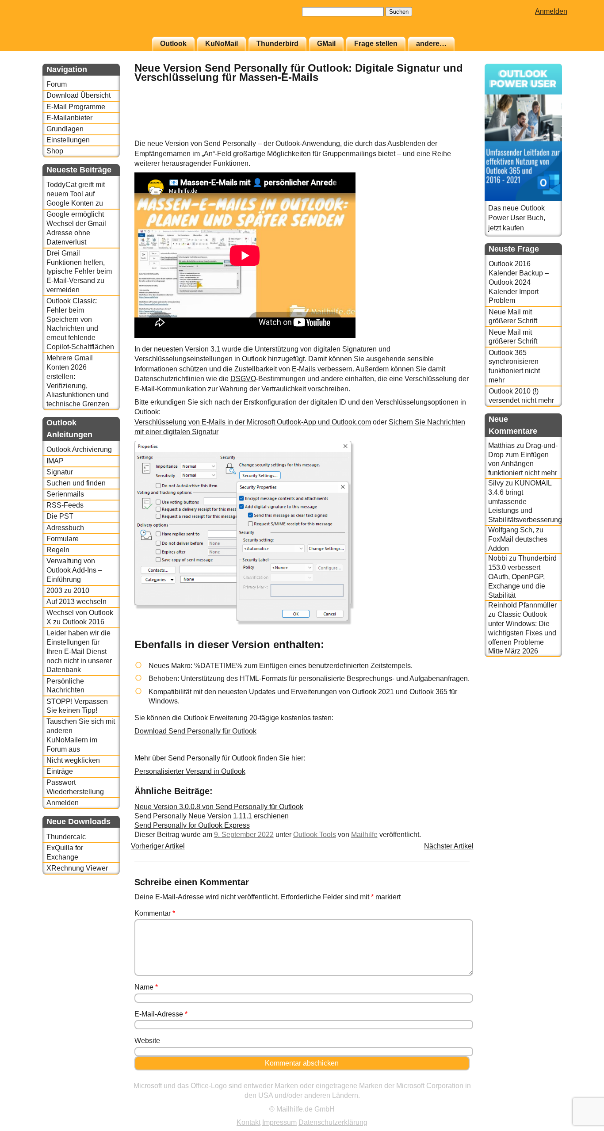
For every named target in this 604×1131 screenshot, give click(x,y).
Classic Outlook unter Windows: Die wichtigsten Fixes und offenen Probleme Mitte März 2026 (522, 633)
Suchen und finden (76, 483)
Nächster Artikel (449, 846)
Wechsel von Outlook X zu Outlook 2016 (79, 617)
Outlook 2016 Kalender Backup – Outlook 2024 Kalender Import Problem (519, 282)
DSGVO (243, 378)
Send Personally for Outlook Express (192, 825)
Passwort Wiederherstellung (75, 787)
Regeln (57, 550)
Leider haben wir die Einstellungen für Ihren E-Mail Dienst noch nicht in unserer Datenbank (79, 651)
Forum (56, 84)
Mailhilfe (364, 834)
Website (147, 1040)
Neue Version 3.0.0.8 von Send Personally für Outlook (218, 806)
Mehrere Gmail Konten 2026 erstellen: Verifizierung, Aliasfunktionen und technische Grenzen (77, 381)
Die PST (59, 516)
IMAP (55, 461)
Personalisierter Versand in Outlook (189, 771)
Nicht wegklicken (73, 760)
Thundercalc (66, 837)
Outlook (173, 43)
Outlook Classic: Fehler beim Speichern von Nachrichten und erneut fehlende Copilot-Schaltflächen (80, 324)
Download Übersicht (78, 95)
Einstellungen (68, 140)
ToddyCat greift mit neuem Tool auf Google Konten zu (75, 194)
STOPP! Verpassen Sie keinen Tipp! (77, 706)
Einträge (59, 771)
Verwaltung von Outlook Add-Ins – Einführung (74, 570)
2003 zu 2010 (67, 590)
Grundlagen (65, 129)
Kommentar (154, 913)
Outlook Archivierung (79, 449)
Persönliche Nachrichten (65, 685)
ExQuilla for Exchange (64, 852)
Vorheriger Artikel (158, 846)
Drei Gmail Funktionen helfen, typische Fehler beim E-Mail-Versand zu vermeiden (79, 271)
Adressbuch (65, 527)
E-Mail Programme (75, 107)
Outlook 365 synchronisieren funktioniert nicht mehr (514, 366)
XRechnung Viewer (77, 868)
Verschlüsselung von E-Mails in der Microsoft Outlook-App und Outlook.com (252, 422)
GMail (326, 43)
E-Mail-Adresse (160, 1014)
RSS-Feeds (65, 505)
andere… (431, 43)
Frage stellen (376, 43)
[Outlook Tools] (447, 134)
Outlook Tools (314, 834)
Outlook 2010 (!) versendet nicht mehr (521, 395)
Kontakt (248, 1122)
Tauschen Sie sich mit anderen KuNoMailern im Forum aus (80, 735)
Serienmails (65, 494)
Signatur (59, 472)
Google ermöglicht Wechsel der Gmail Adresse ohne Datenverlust (76, 227)
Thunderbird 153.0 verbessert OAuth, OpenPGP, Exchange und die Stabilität (522, 576)
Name (146, 987)
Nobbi (497, 558)
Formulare (62, 539)
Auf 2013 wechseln (76, 601)
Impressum (279, 1122)
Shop (54, 151)
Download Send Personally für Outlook (195, 731)
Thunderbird (277, 43)
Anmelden (551, 11)
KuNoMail (221, 43)
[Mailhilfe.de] (91, 22)
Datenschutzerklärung (332, 1122)
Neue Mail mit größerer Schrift (513, 316)
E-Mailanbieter (69, 118)
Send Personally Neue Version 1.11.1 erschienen (211, 816)
